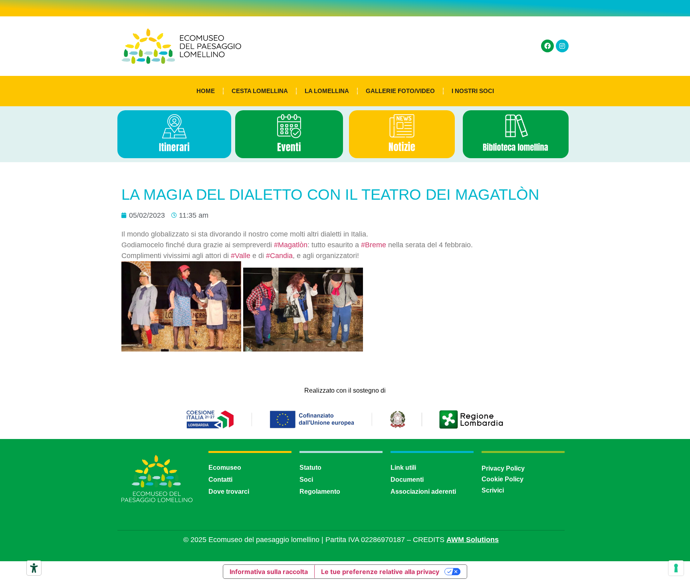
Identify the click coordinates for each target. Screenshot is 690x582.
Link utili (403, 467)
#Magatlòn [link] (290, 245)
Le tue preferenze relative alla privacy (380, 572)
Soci (306, 479)
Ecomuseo (224, 467)
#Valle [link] (240, 256)
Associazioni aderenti (423, 491)
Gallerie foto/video (400, 90)
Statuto (310, 467)
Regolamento (319, 491)
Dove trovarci (228, 491)
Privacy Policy (503, 468)
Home (205, 90)
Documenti (407, 479)
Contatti (220, 479)
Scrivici (493, 490)
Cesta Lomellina (260, 90)
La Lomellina (327, 90)
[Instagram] (562, 46)
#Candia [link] (279, 256)
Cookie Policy (502, 479)
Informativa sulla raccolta (269, 572)
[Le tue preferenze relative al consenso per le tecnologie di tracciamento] (676, 568)
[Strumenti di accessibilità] (34, 568)
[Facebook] (547, 46)
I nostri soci (473, 90)
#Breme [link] (373, 245)
